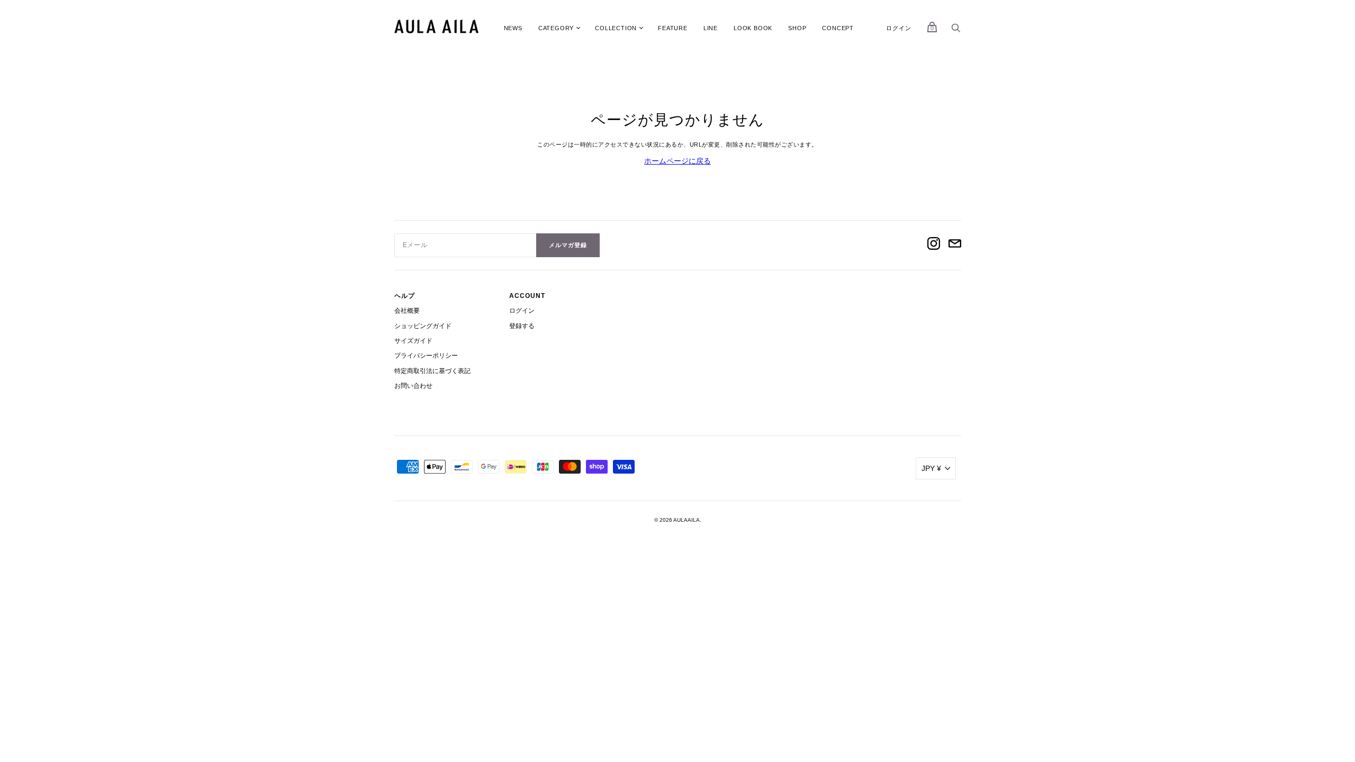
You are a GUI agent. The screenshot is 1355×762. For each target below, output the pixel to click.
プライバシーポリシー (426, 355)
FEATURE (673, 28)
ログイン (898, 28)
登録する (522, 326)
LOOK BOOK (753, 28)
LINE (710, 28)
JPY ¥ (931, 468)
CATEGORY (556, 28)
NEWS (513, 28)
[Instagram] (933, 245)
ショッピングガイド (422, 326)
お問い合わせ (413, 385)
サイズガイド (413, 340)
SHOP (797, 28)
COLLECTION (616, 28)
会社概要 (407, 310)
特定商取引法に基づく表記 (432, 371)
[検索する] (956, 30)
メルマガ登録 (568, 245)
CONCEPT (838, 28)
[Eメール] (954, 245)
